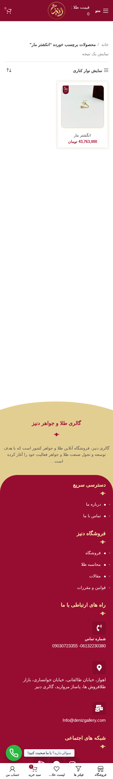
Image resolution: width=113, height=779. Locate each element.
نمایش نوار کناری (87, 70)
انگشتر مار (82, 135)
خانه (104, 44)
